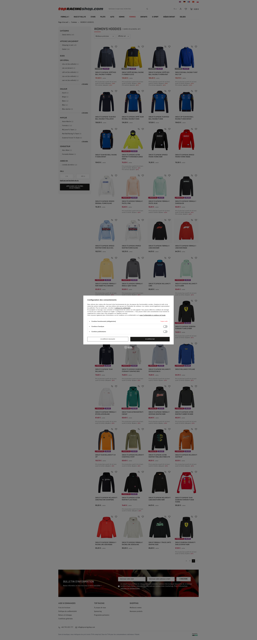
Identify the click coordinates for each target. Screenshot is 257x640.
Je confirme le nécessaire (108, 339)
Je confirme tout (150, 339)
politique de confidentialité (122, 308)
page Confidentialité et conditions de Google (152, 315)
